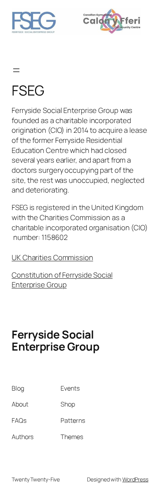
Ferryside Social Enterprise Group (55, 340)
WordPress (135, 479)
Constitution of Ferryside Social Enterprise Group (62, 280)
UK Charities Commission (52, 257)
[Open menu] (16, 70)
